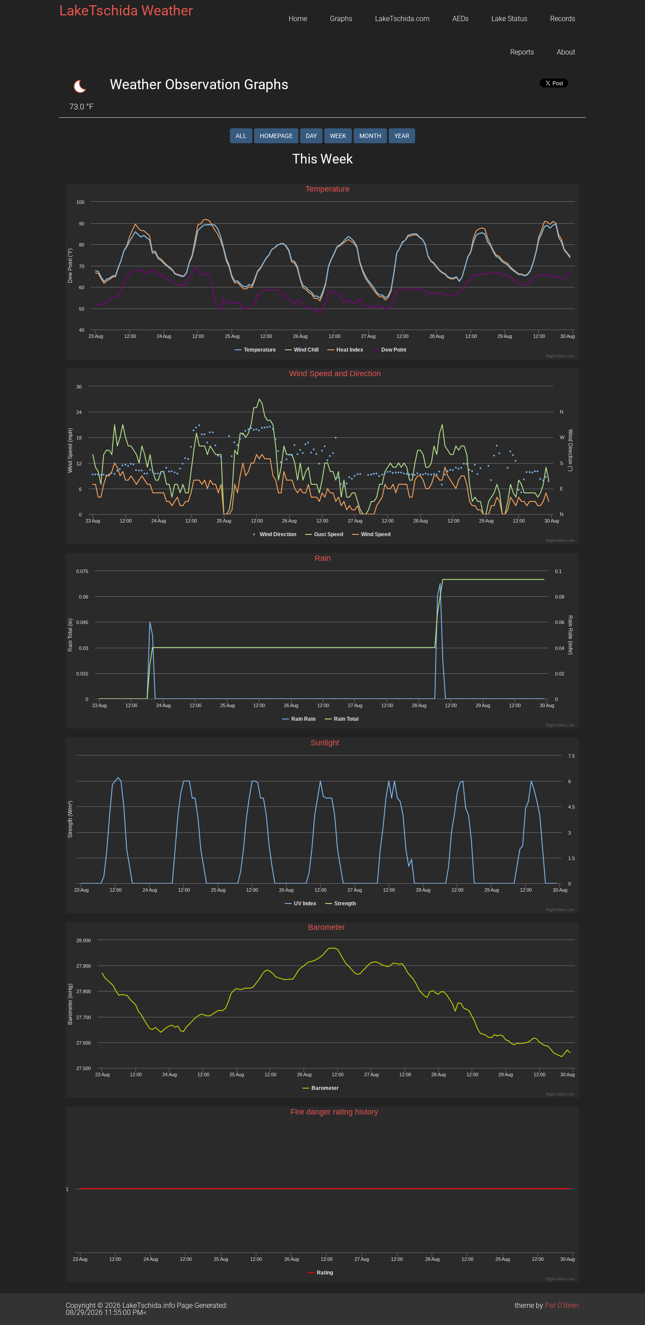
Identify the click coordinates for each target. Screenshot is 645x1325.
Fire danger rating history (334, 1111)
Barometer (326, 927)
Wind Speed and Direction (335, 373)
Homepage (276, 135)
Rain (323, 558)
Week (338, 135)
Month (370, 135)
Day (311, 135)
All (241, 135)
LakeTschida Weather (126, 10)
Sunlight (325, 742)
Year (401, 135)
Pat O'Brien (562, 1305)
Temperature (327, 189)
